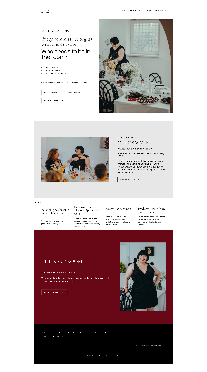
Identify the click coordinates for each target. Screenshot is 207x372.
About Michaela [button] (74, 93)
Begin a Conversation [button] (54, 100)
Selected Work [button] (51, 93)
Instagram (97, 333)
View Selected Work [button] (129, 179)
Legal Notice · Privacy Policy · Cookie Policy (103, 355)
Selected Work (139, 10)
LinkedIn (106, 333)
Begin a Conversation (156, 10)
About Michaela (125, 10)
